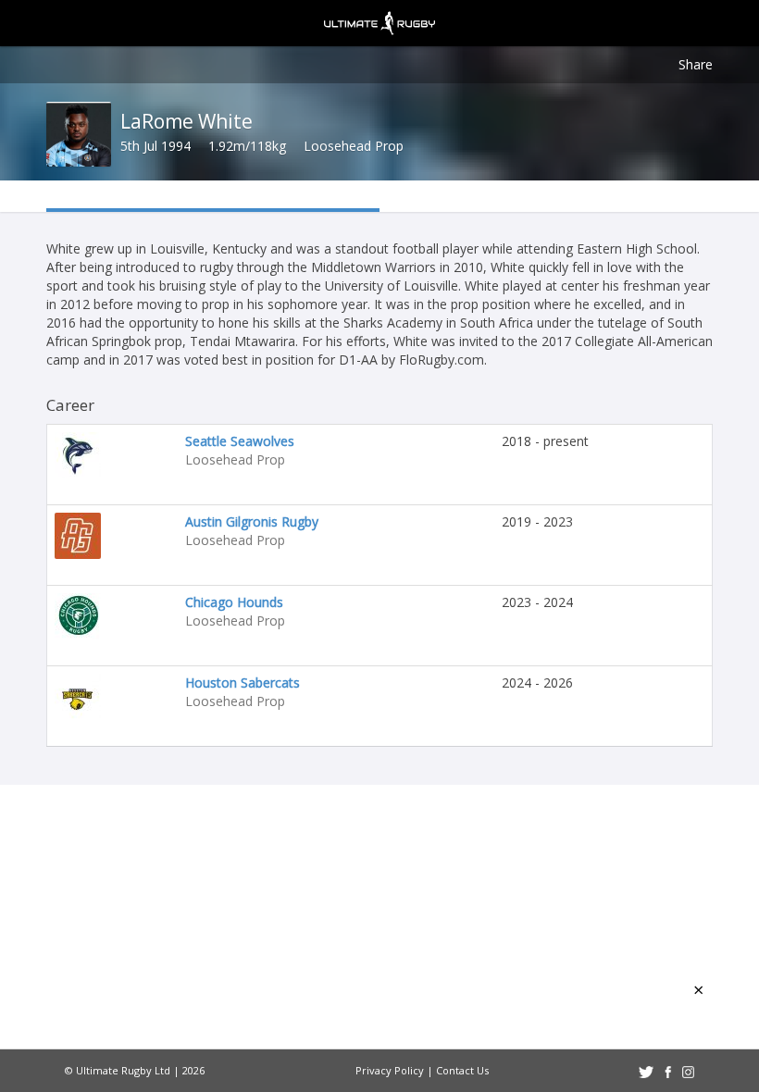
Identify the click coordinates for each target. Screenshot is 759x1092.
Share (695, 64)
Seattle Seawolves (239, 441)
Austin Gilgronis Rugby (251, 521)
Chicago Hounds (234, 602)
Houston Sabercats (242, 682)
